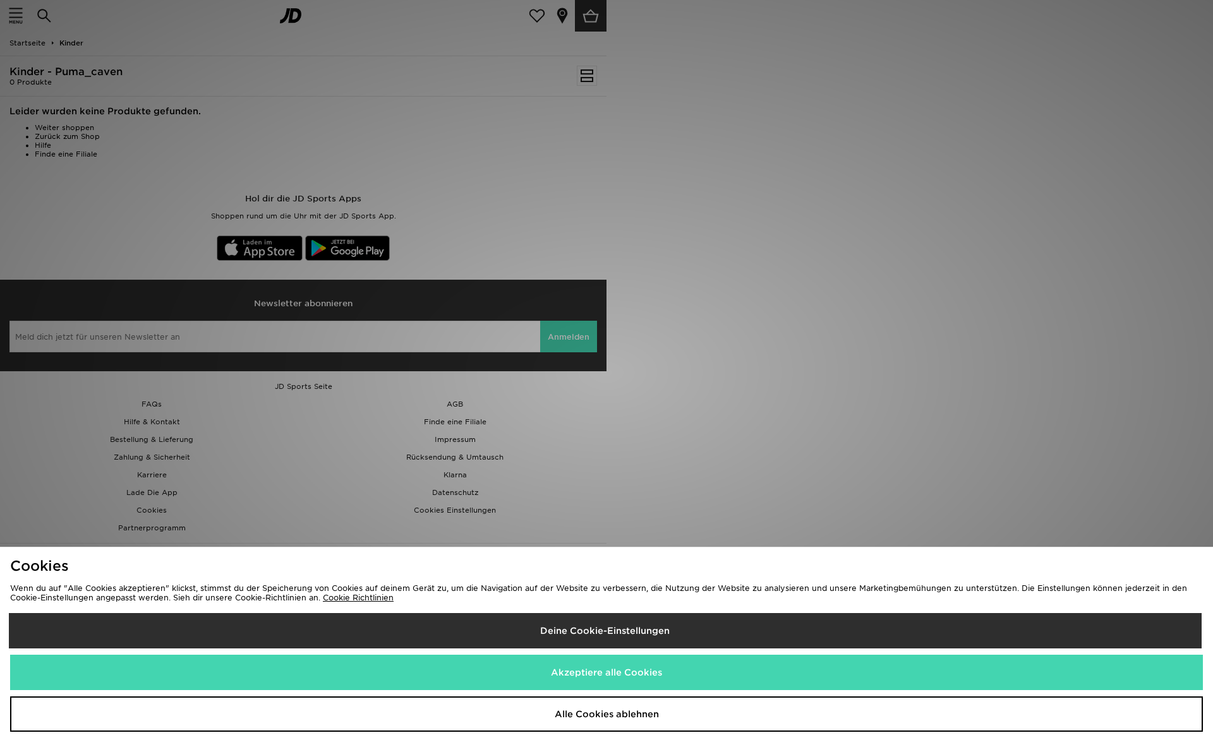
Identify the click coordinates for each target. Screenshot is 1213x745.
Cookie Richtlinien (358, 597)
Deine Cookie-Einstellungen (605, 631)
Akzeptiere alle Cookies (606, 672)
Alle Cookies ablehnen (607, 714)
